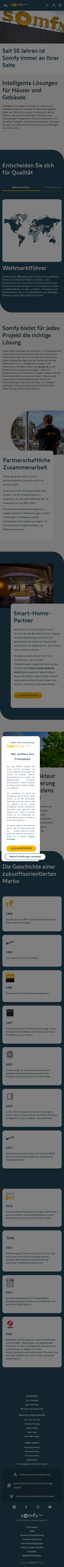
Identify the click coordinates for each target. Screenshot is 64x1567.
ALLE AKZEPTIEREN (21, 848)
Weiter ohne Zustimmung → (23, 742)
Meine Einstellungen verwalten (25, 856)
